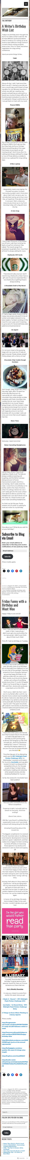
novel (8, 591)
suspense (21, 1101)
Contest (22, 1092)
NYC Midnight (13, 1096)
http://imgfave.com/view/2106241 (13, 1056)
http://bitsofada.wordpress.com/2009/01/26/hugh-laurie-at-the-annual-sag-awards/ (15, 1042)
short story (9, 1101)
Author (8, 590)
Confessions (11, 587)
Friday (25, 1093)
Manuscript (5, 1096)
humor (19, 1095)
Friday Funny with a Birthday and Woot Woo (14, 605)
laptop (4, 591)
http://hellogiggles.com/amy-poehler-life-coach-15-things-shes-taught (14, 1050)
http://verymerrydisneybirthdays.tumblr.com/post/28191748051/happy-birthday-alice (14, 1034)
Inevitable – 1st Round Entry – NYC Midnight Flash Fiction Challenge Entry (15, 1007)
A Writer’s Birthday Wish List (14, 28)
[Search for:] (15, 1112)
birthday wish (21, 590)
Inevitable (25, 1095)
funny (12, 1095)
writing (16, 593)
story (15, 1101)
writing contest (21, 1102)
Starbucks (13, 591)
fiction (9, 1093)
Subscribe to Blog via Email (13, 536)
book (14, 1092)
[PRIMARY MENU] (26, 4)
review (4, 1101)
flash (13, 1093)
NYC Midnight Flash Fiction (16, 1098)
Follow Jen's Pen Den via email (12, 1117)
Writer (4, 593)
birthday (13, 590)
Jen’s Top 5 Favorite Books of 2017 (14, 1150)
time (18, 591)
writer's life (9, 593)
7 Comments (6, 1103)
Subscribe (7, 556)
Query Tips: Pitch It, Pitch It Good (13, 1143)
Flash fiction (19, 1093)
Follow (6, 1132)
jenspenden (22, 585)
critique (4, 1093)
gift (15, 1095)
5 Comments (6, 594)
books (18, 1092)
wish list (23, 591)
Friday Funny (11, 1090)
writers (8, 1102)
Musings (18, 587)
